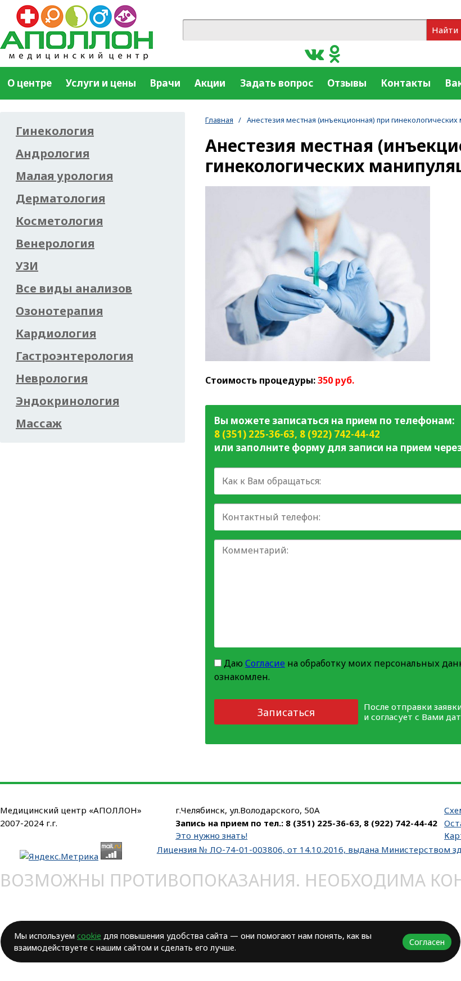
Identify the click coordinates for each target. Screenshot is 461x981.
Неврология (52, 378)
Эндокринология (67, 401)
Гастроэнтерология (74, 356)
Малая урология (64, 176)
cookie (89, 935)
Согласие (265, 663)
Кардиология (56, 333)
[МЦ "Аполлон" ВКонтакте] (314, 53)
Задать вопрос (276, 82)
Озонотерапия (59, 311)
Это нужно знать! (211, 835)
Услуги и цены (101, 82)
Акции (210, 82)
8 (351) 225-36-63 (254, 434)
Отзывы (347, 82)
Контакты (406, 82)
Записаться (286, 712)
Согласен (427, 942)
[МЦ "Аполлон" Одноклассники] (334, 53)
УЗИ (27, 266)
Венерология (55, 243)
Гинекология (55, 131)
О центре (29, 82)
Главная (219, 120)
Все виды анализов (74, 288)
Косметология (59, 221)
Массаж (39, 423)
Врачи (165, 82)
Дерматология (60, 198)
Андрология (52, 153)
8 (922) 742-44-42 (340, 434)
